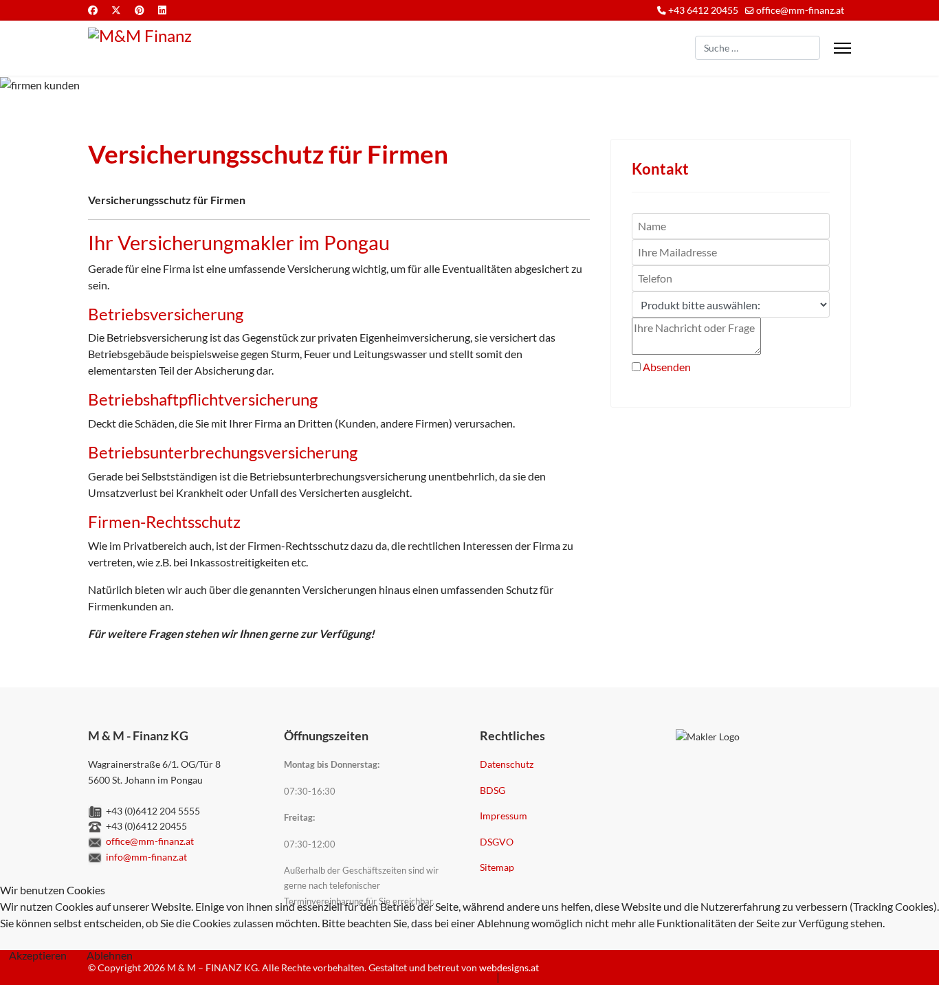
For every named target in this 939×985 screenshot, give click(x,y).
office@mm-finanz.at (800, 10)
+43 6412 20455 (703, 10)
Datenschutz (506, 764)
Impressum (503, 815)
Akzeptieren (38, 955)
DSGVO (496, 842)
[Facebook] (93, 10)
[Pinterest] (139, 10)
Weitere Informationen (439, 976)
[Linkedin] (162, 10)
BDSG (492, 790)
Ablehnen (110, 955)
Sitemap (497, 867)
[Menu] (842, 48)
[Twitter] (116, 10)
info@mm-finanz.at (146, 857)
